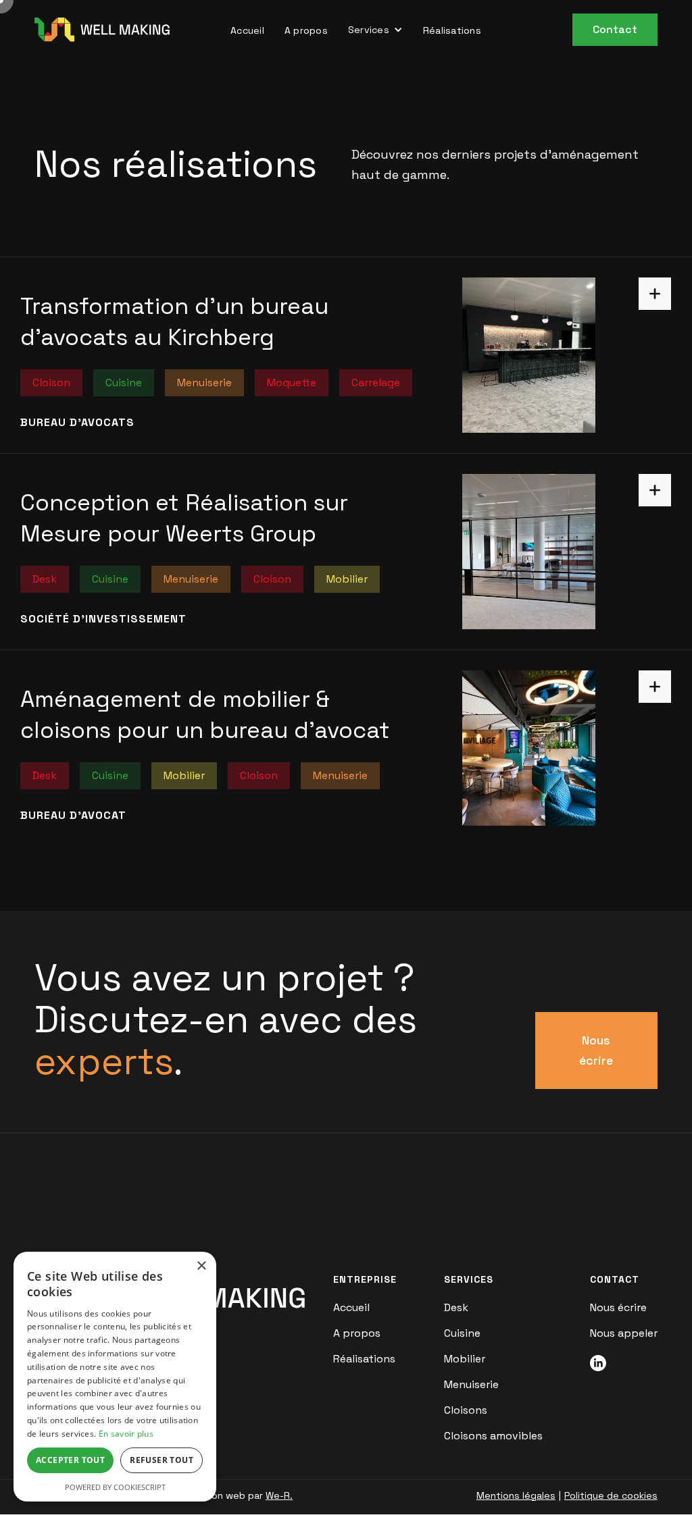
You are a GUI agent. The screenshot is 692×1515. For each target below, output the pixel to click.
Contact (615, 29)
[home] (102, 30)
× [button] (201, 1266)
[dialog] (115, 1376)
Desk (456, 1307)
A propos (306, 30)
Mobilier (464, 1359)
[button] (375, 30)
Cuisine (462, 1333)
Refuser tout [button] (161, 1460)
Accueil (247, 30)
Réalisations (452, 30)
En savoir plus (126, 1433)
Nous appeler (624, 1333)
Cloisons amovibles (493, 1436)
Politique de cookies (611, 1495)
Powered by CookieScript (115, 1487)
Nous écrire (596, 1050)
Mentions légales (515, 1495)
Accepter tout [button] (70, 1460)
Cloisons (465, 1410)
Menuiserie (471, 1384)
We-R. (279, 1495)
